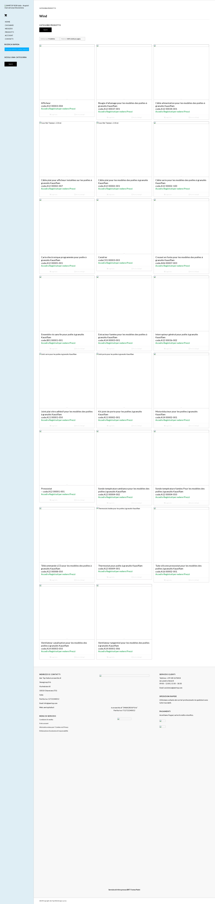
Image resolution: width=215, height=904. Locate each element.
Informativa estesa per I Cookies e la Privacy (53, 727)
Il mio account (43, 723)
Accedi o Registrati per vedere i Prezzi (58, 108)
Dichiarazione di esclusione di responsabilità (53, 731)
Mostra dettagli (80, 114)
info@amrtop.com (50, 703)
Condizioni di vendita (46, 719)
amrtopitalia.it (49, 707)
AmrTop (52, 901)
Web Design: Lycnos (61, 901)
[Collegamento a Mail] (207, 900)
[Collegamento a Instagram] (204, 900)
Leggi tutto (54, 114)
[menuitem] (16, 22)
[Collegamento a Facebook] (201, 900)
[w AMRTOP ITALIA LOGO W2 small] (16, 8)
